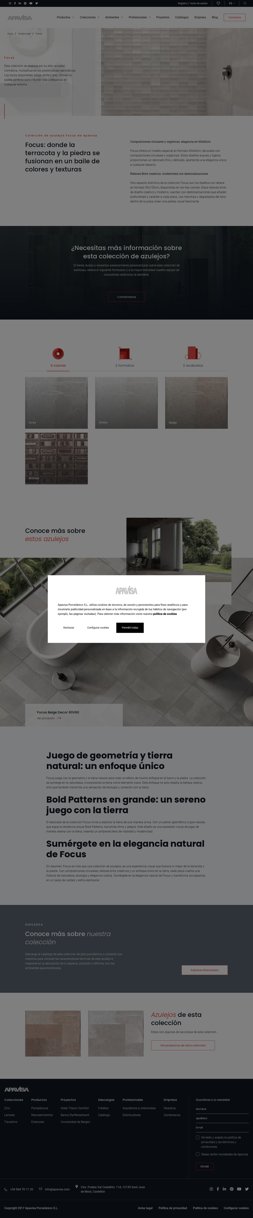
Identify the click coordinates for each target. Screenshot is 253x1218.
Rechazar (68, 627)
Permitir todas (130, 627)
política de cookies (165, 614)
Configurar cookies (98, 627)
